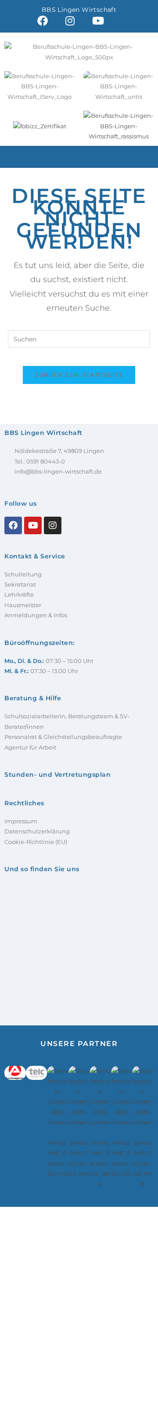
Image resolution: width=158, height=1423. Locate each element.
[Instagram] (52, 525)
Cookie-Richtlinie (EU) (35, 841)
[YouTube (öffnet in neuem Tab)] (98, 20)
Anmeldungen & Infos (35, 615)
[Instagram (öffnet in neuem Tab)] (70, 20)
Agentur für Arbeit (30, 747)
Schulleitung (23, 574)
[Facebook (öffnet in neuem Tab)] (43, 20)
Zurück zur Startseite (78, 374)
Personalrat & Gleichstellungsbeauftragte (63, 736)
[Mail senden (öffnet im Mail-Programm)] (121, 20)
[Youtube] (33, 525)
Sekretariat (20, 584)
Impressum (20, 821)
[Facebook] (13, 525)
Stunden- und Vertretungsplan (57, 774)
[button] (79, 157)
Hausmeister (22, 604)
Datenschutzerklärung (37, 831)
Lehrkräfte (19, 594)
